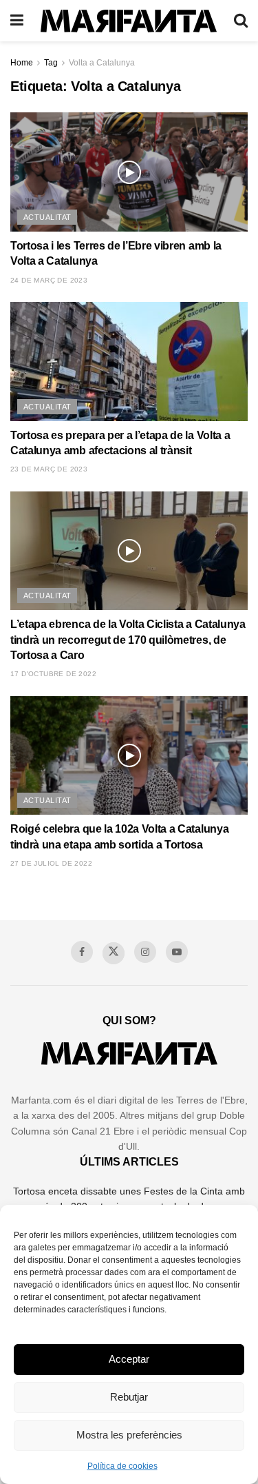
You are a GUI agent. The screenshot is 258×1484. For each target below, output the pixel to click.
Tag (51, 63)
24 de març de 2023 (48, 280)
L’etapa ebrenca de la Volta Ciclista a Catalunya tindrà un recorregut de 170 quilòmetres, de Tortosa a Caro (128, 639)
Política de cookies (122, 1466)
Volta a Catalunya (102, 63)
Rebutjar (129, 1397)
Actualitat (47, 217)
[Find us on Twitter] (114, 953)
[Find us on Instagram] (145, 952)
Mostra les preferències (129, 1435)
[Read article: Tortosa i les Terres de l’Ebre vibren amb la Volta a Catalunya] (129, 172)
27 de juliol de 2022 (51, 863)
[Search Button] (241, 20)
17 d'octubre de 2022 (53, 674)
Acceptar (129, 1359)
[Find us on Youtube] (177, 952)
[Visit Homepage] (129, 21)
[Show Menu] (16, 20)
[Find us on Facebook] (82, 952)
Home (21, 63)
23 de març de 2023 (48, 469)
